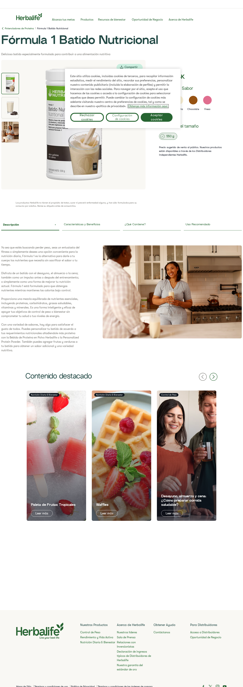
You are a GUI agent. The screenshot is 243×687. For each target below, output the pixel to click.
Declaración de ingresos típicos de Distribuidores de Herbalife (134, 656)
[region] (123, 98)
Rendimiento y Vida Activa (96, 637)
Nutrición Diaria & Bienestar (97, 642)
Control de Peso (90, 632)
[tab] (10, 83)
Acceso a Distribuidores (205, 632)
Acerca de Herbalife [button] (181, 19)
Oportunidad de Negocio (147, 19)
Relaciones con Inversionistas (126, 644)
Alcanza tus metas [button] (63, 19)
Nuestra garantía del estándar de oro (130, 667)
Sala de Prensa (126, 637)
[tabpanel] (121, 299)
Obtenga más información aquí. (148, 106)
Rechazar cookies (87, 117)
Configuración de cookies (122, 117)
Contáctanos (162, 632)
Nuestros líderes (127, 632)
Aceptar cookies (156, 117)
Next (213, 377)
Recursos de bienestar (112, 19)
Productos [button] (87, 19)
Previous (203, 377)
